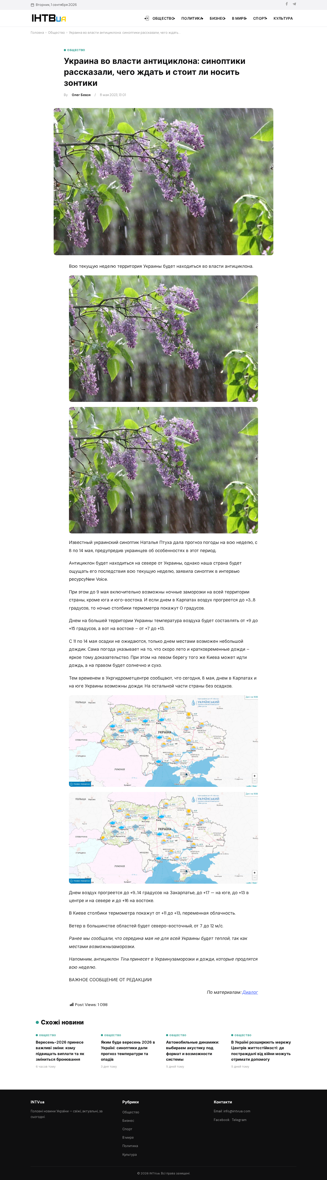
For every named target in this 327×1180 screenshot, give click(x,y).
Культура (283, 18)
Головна (37, 32)
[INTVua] (49, 18)
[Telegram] (294, 5)
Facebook (222, 1120)
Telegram (239, 1120)
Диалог (250, 992)
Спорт (259, 18)
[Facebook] (287, 5)
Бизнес (217, 18)
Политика (192, 18)
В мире (239, 18)
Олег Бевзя (81, 95)
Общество (163, 18)
